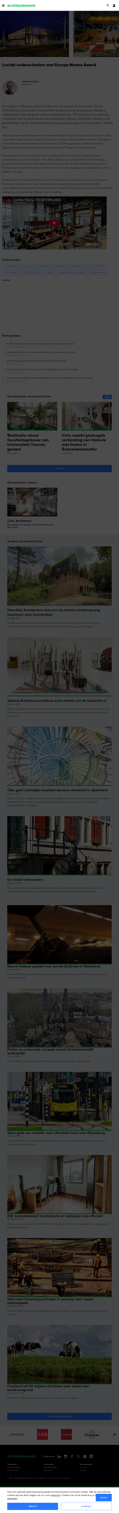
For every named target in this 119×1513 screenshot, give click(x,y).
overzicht (55, 1495)
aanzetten (12, 1498)
